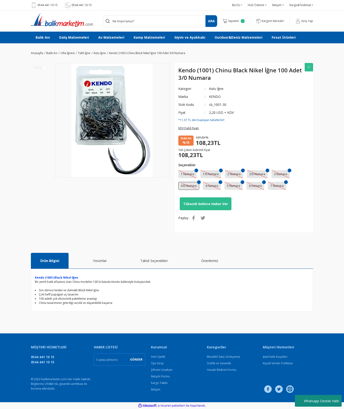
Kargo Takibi (159, 383)
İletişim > (278, 5)
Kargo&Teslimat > (301, 5)
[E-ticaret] (171, 406)
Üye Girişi (157, 363)
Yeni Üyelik (158, 357)
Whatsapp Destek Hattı (321, 401)
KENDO (215, 96)
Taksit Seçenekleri (154, 260)
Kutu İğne (216, 88)
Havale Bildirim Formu (221, 370)
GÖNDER (136, 359)
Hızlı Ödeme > (257, 5)
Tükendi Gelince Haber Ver (205, 204)
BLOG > (237, 5)
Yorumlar (100, 260)
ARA (211, 21)
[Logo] (62, 20)
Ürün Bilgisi (49, 260)
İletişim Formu (160, 376)
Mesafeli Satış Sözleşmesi (223, 357)
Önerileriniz (209, 260)
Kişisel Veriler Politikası (278, 363)
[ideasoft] (147, 405)
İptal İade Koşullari (275, 357)
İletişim (155, 389)
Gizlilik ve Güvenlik (219, 363)
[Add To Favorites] (309, 67)
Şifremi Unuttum (161, 370)
